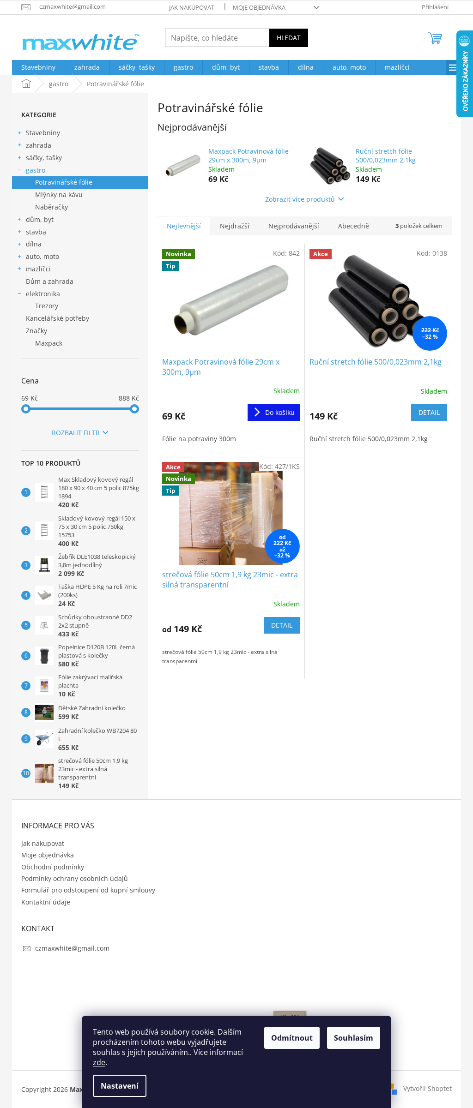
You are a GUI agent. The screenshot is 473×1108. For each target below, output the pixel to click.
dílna (34, 244)
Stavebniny (43, 132)
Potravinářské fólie (63, 182)
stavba (36, 232)
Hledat (289, 37)
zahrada (38, 145)
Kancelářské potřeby (57, 318)
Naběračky (51, 207)
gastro (35, 170)
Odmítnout (292, 1038)
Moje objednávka (259, 7)
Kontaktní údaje (45, 902)
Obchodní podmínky (52, 866)
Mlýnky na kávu (59, 194)
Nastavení (120, 1086)
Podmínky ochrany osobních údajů (74, 878)
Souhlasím (353, 1038)
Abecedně (353, 226)
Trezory (46, 305)
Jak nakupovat (191, 7)
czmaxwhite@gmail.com (72, 948)
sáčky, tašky (44, 157)
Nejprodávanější (293, 226)
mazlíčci (38, 268)
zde (99, 1062)
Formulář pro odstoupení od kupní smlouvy (88, 890)
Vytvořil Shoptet (427, 1088)
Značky (36, 330)
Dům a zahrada (49, 281)
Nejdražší (234, 226)
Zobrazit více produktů (300, 199)
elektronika (43, 293)
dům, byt (40, 219)
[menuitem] (38, 67)
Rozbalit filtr (76, 432)
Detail (429, 412)
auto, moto (42, 256)
